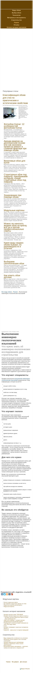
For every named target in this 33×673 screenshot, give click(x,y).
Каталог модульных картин (11, 602)
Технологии (16, 15)
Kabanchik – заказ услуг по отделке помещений (16, 630)
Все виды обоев (7, 292)
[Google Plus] (12, 594)
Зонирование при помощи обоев (12, 196)
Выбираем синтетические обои (14, 262)
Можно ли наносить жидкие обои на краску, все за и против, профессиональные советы (15, 227)
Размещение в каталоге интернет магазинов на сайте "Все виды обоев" (16, 623)
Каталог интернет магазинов (16, 27)
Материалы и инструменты (16, 17)
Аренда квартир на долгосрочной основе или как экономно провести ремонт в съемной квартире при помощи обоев (15, 146)
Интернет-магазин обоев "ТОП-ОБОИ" (13, 614)
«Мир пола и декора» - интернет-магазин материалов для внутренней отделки (14, 621)
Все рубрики (15, 661)
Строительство (16, 20)
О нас (5, 625)
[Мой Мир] (9, 594)
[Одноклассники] (7, 594)
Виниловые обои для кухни (14, 161)
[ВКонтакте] (2, 594)
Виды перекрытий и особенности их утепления (16, 638)
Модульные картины (14, 210)
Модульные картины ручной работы (13, 605)
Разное (16, 22)
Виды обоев (16, 10)
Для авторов (23, 661)
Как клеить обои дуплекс (12, 276)
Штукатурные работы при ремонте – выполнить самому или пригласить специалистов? (16, 647)
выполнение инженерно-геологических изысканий (16, 379)
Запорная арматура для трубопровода (13, 642)
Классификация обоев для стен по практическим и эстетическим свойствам (15, 99)
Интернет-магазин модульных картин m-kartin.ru (16, 616)
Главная (8, 661)
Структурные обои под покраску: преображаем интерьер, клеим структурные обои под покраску (16, 178)
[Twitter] (5, 594)
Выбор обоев (16, 13)
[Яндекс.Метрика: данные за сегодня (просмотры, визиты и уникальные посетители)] (25, 668)
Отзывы (16, 25)
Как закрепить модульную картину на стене (15, 603)
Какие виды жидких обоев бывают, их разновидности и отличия (13, 245)
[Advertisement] (14, 59)
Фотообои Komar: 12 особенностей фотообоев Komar (14, 126)
